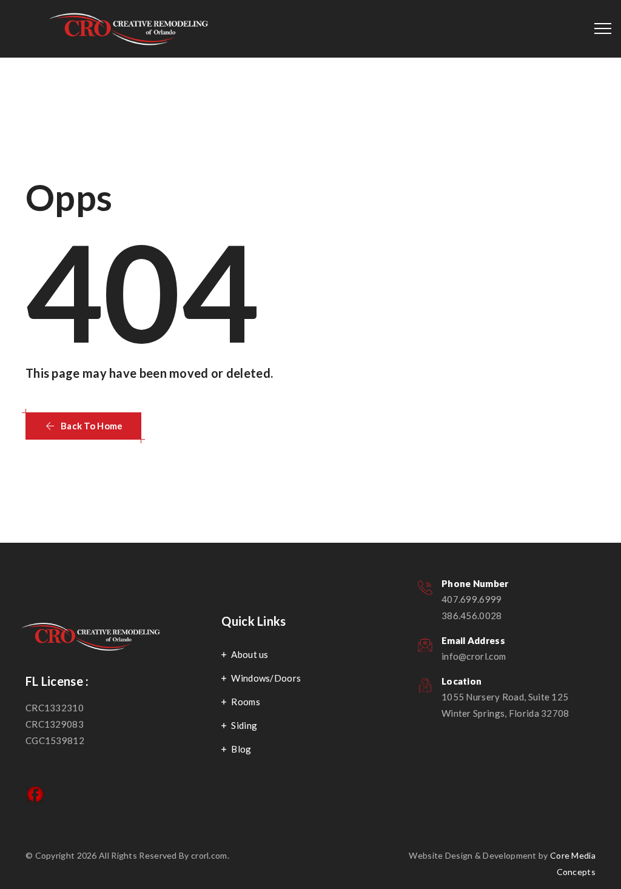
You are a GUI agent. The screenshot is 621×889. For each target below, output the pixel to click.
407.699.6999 (471, 599)
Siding (244, 725)
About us (249, 654)
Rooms (245, 701)
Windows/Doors (266, 678)
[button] (83, 426)
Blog (241, 748)
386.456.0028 (471, 615)
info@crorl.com (473, 656)
